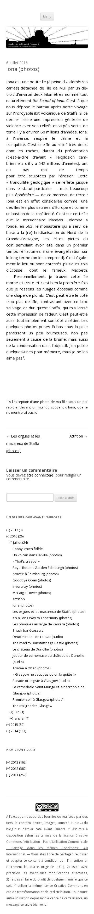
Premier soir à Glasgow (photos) (38, 699)
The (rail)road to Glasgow (32, 705)
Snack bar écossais (28, 630)
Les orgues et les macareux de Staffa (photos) (23, 443)
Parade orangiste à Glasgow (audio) (41, 680)
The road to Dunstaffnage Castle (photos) (45, 643)
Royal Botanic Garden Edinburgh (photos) (45, 567)
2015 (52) (15, 724)
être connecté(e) (41, 475)
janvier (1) (19, 718)
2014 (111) (16, 730)
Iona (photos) (23, 605)
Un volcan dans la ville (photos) (37, 555)
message (13, 904)
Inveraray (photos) (27, 586)
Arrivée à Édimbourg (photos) (35, 573)
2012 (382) (16, 768)
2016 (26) (15, 536)
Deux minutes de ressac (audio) (38, 636)
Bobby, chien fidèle (28, 548)
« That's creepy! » (26, 561)
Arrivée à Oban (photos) (31, 668)
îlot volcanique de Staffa (55, 113)
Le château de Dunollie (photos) (38, 649)
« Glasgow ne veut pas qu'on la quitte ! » (44, 674)
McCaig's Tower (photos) (32, 592)
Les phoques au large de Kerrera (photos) (46, 624)
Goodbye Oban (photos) (32, 580)
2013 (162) (16, 762)
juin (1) (16, 712)
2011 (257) (16, 774)
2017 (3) (14, 530)
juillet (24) (18, 542)
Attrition (78, 436)
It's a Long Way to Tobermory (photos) (42, 617)
